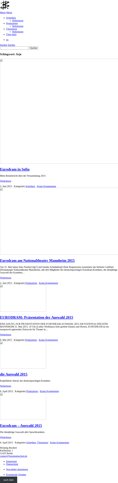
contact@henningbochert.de (13, 456)
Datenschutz (12, 464)
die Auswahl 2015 (13, 374)
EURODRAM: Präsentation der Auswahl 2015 (36, 317)
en (7, 39)
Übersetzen (42, 442)
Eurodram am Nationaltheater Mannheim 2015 (37, 260)
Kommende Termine (16, 474)
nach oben (9, 480)
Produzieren (31, 283)
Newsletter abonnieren (17, 469)
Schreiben (30, 186)
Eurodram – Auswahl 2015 (21, 426)
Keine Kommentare (46, 186)
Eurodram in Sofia (15, 169)
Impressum (11, 461)
